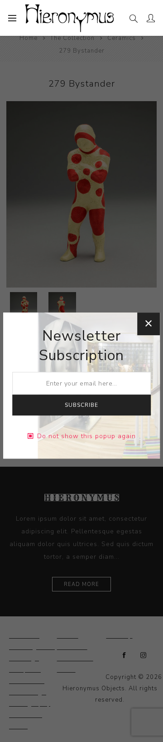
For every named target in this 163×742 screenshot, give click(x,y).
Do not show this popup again (86, 436)
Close (148, 323)
